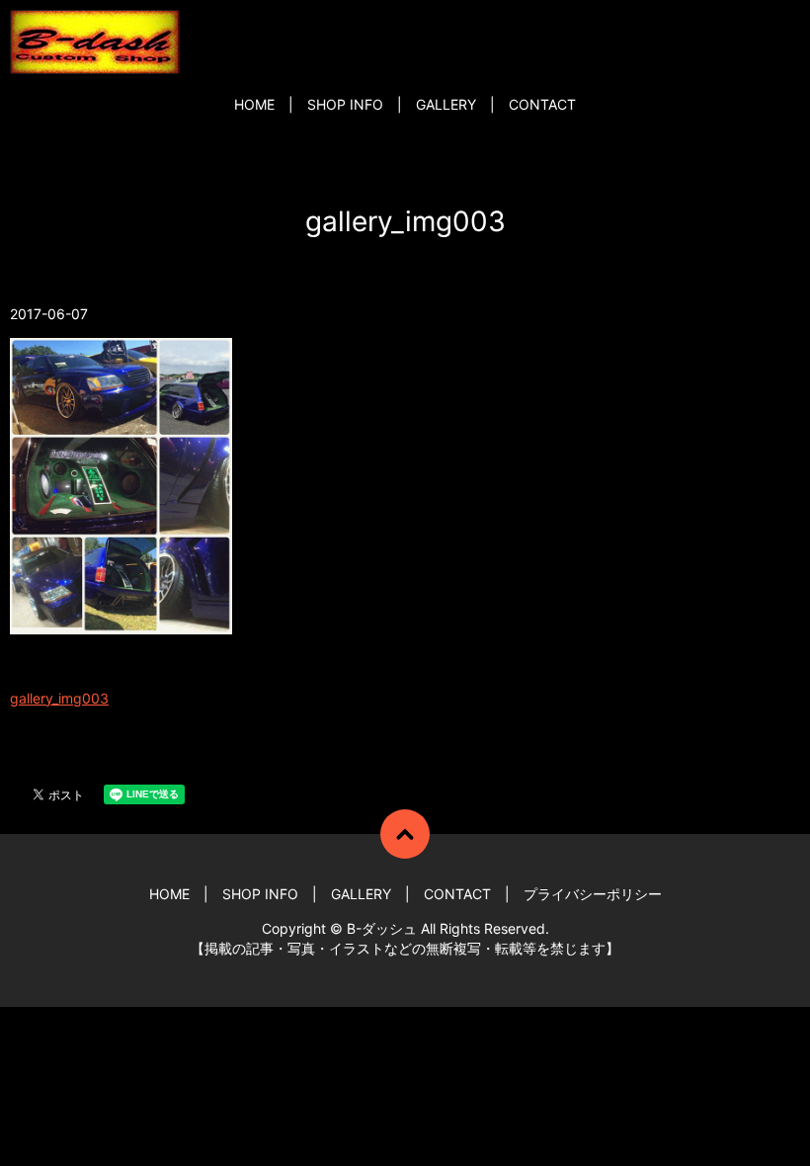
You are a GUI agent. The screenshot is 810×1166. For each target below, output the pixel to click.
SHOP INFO (345, 104)
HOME (254, 104)
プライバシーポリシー (593, 893)
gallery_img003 (59, 698)
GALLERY (446, 104)
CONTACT (542, 104)
